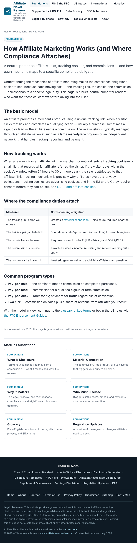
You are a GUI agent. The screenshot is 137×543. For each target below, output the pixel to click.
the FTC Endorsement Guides (25, 315)
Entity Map (123, 495)
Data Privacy (74, 11)
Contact (34, 495)
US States (80, 3)
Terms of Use (51, 495)
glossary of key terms (76, 310)
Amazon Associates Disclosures (100, 477)
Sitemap (107, 495)
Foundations (40, 3)
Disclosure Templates (28, 477)
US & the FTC (60, 3)
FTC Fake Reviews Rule (61, 477)
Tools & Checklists (85, 19)
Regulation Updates (96, 483)
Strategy (63, 19)
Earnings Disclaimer (67, 483)
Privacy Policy (73, 495)
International (99, 3)
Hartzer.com (70, 529)
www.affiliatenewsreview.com (56, 533)
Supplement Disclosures (35, 483)
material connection (76, 220)
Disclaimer (92, 495)
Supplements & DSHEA (46, 11)
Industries (118, 3)
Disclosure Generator (107, 472)
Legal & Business (43, 19)
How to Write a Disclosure (73, 472)
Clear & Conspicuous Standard (33, 472)
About (106, 19)
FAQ (114, 483)
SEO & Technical (97, 11)
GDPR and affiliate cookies (76, 187)
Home (7, 31)
